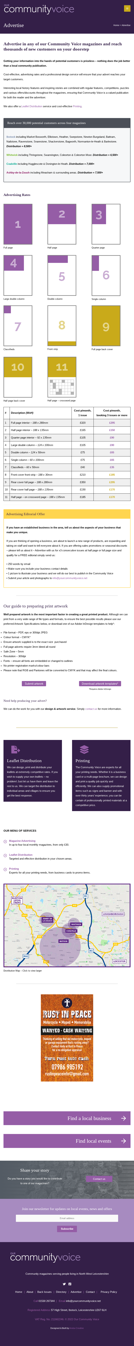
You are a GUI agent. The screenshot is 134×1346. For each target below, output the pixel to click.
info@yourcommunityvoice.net (70, 578)
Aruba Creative (76, 1328)
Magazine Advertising (22, 841)
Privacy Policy (109, 1292)
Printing (77, 106)
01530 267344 (47, 1301)
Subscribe (67, 1228)
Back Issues (44, 1292)
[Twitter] (64, 1284)
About (30, 1292)
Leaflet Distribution (31, 106)
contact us (91, 709)
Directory (61, 1292)
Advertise (76, 1292)
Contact (90, 1292)
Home (18, 1292)
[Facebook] (69, 1284)
